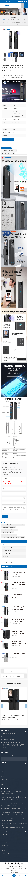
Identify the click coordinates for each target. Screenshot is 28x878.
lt (24, 1)
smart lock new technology (9, 534)
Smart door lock (11, 19)
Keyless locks (4, 839)
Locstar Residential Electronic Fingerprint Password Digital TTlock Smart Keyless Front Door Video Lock (19, 631)
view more (14, 576)
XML (12, 866)
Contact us (4, 774)
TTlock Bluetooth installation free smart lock (19, 642)
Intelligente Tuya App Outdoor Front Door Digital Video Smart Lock (13, 716)
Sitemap (8, 866)
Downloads (4, 779)
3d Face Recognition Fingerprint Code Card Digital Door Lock (13, 809)
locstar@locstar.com (12, 736)
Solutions (3, 784)
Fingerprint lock (5, 837)
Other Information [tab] (8, 153)
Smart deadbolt (7, 550)
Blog (2, 782)
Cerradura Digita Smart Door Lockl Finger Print (13, 524)
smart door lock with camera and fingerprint (13, 537)
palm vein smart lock (8, 532)
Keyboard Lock (7, 553)
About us (3, 768)
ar (22, 1)
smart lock (4, 834)
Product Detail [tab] (7, 148)
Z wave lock (4, 845)
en (18, 1)
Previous (2, 706)
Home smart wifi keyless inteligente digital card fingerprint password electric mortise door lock (19, 608)
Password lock (5, 848)
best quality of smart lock (9, 527)
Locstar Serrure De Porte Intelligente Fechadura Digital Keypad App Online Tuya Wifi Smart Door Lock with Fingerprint (19, 619)
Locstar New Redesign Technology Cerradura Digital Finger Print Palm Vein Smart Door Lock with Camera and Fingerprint (13, 481)
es (20, 1)
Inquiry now (7, 139)
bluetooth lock (5, 853)
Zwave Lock (6, 556)
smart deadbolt (5, 856)
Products (3, 771)
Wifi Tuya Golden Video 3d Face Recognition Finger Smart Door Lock (19, 572)
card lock (3, 850)
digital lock (4, 842)
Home (4, 19)
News (2, 776)
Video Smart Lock (7, 548)
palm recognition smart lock (9, 529)
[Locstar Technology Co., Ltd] (5, 5)
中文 (27, 1)
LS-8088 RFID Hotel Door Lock (19, 654)
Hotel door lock (7, 560)
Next (26, 706)
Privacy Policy (18, 866)
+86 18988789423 (7, 1)
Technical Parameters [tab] (9, 150)
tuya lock (3, 858)
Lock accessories (8, 563)
